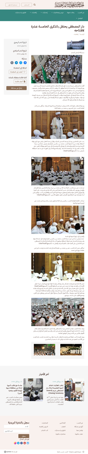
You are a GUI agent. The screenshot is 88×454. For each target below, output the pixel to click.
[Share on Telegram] (16, 62)
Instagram (15, 443)
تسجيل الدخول (12, 5)
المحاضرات (45, 423)
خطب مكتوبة (79, 434)
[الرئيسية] (69, 4)
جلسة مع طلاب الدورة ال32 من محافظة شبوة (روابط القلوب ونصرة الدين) (14, 389)
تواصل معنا (79, 430)
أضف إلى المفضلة (16, 72)
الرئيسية (82, 34)
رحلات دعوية (70, 12)
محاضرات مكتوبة (60, 434)
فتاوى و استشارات (20, 12)
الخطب (63, 426)
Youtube (24, 443)
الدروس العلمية (43, 426)
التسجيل (26, 5)
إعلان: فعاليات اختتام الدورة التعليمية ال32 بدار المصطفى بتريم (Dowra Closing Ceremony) (54, 389)
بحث (35, 5)
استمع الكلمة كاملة (70, 151)
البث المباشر (44, 430)
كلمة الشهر (62, 423)
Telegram (18, 443)
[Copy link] (11, 62)
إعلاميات (34, 12)
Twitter (28, 443)
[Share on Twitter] (20, 62)
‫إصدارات (45, 12)
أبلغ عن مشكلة (78, 426)
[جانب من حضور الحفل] (44, 349)
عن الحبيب (81, 12)
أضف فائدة (19, 81)
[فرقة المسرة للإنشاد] (71, 349)
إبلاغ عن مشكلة (16, 88)
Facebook (21, 443)
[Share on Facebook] (25, 62)
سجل (24, 436)
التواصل (80, 18)
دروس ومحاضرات (58, 12)
